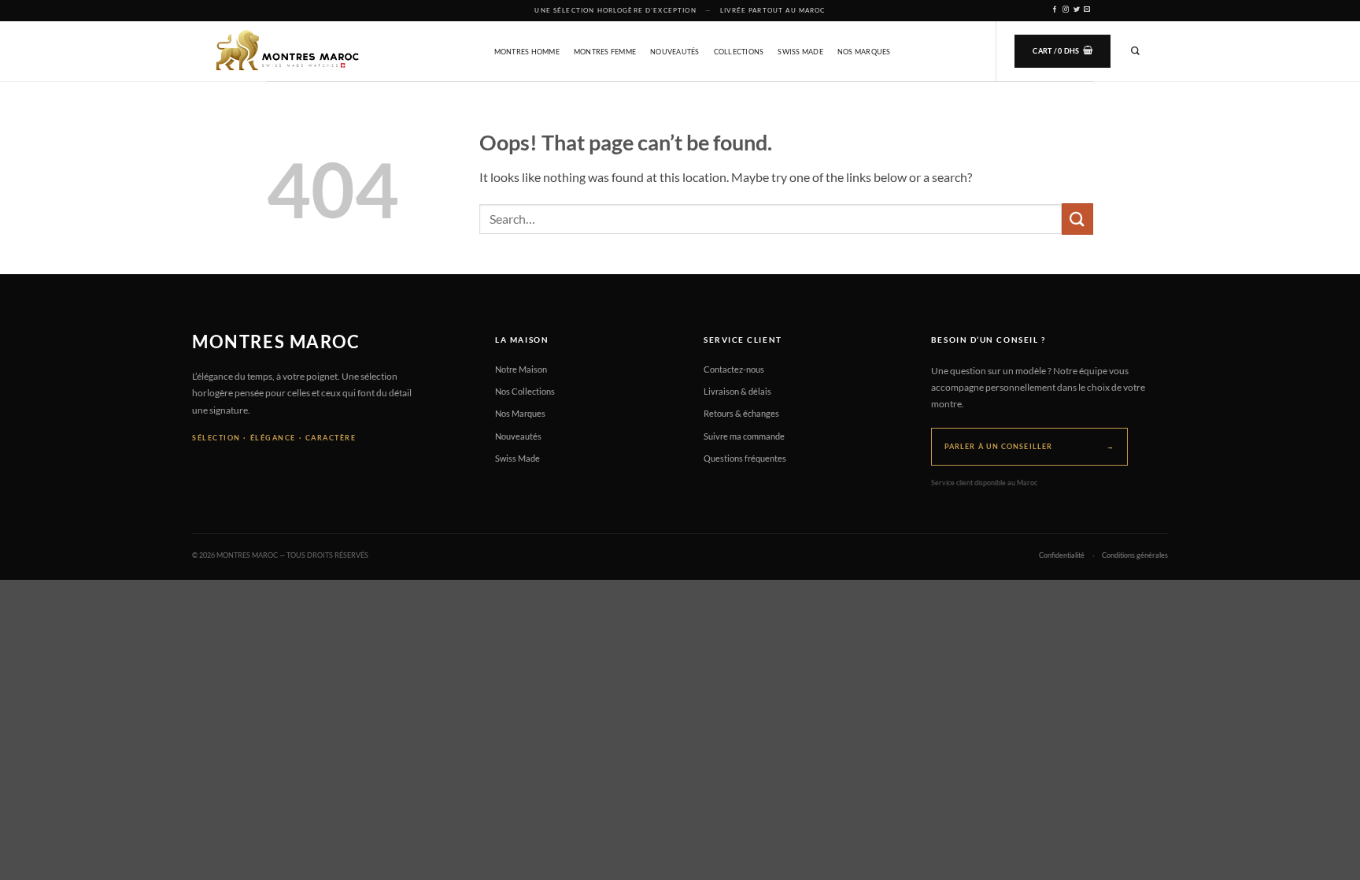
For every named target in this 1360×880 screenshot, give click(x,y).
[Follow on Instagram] (1066, 9)
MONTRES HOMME (527, 51)
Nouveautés (518, 436)
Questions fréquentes (745, 458)
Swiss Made (517, 458)
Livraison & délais (737, 391)
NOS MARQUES (864, 51)
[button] (1062, 51)
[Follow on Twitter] (1077, 9)
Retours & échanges (741, 413)
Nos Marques (520, 413)
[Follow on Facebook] (1055, 9)
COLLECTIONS (739, 51)
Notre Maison (521, 369)
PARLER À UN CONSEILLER (1029, 446)
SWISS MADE (800, 51)
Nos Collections (525, 391)
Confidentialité (1062, 555)
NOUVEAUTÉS (675, 51)
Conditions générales (1135, 555)
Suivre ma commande (744, 436)
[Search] (1135, 51)
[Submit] (1077, 218)
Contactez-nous (734, 369)
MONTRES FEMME (605, 51)
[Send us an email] (1087, 9)
